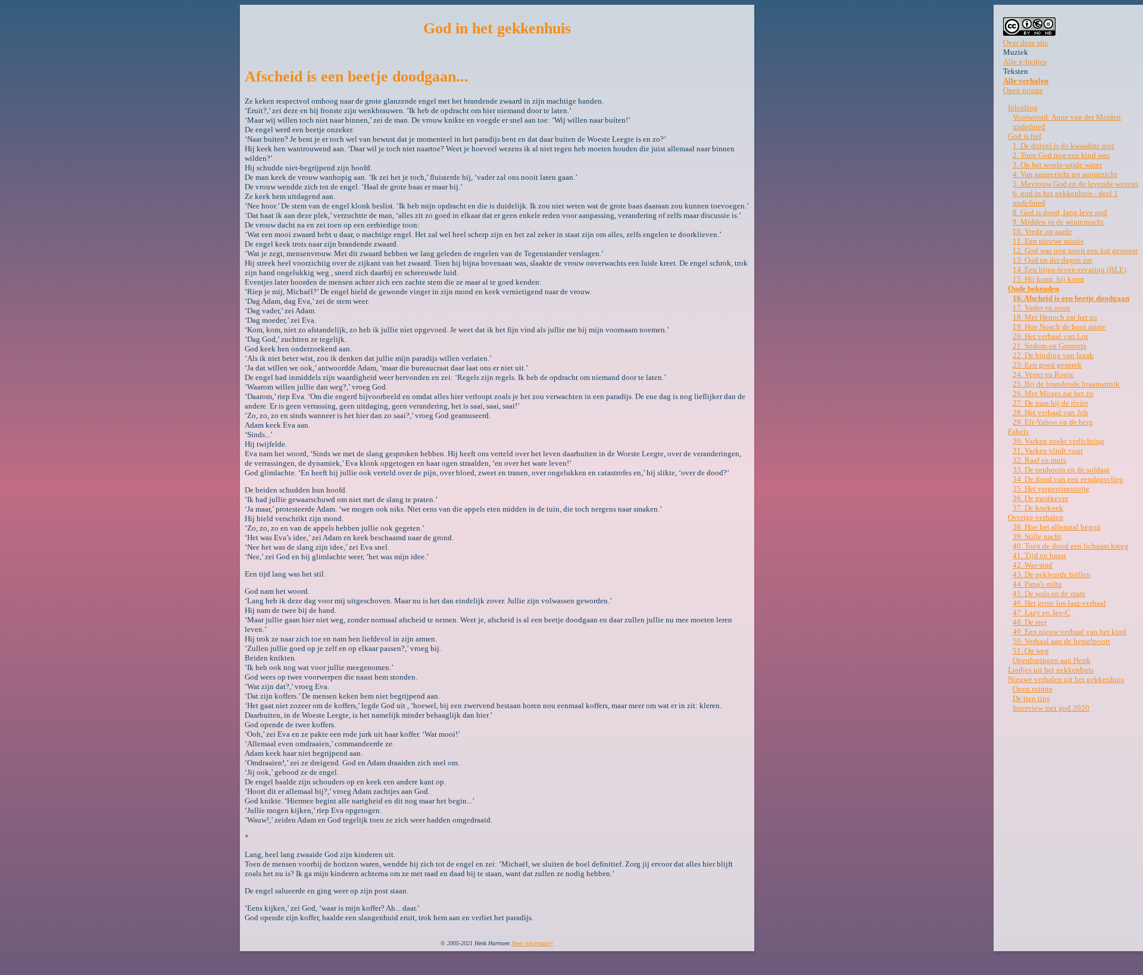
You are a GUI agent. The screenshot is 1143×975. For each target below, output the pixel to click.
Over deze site (1025, 42)
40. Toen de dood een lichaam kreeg (1071, 545)
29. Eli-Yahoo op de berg (1053, 422)
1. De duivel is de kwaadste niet (1063, 145)
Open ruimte (1023, 90)
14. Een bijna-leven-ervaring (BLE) (1069, 269)
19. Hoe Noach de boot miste (1059, 326)
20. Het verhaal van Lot (1050, 336)
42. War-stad (1033, 564)
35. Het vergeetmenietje (1051, 488)
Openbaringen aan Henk (1052, 660)
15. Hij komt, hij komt (1048, 279)
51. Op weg (1031, 650)
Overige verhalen (1035, 517)
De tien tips (1031, 698)
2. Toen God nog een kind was (1061, 155)
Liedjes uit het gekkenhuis (1051, 669)
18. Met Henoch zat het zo (1055, 317)
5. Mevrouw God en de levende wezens (1075, 183)
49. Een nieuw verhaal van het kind (1069, 631)
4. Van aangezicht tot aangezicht (1065, 174)
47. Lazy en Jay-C (1041, 612)
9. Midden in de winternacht (1058, 221)
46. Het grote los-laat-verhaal (1059, 603)
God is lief (1024, 136)
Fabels (1018, 431)
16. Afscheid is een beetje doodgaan (1071, 298)
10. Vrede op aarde (1042, 231)
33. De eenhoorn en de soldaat (1061, 469)
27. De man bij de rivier (1050, 402)
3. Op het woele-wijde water (1057, 164)
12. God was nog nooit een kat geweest (1075, 250)
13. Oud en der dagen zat (1052, 260)
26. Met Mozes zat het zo (1053, 393)
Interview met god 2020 (1051, 707)
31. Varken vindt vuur (1048, 450)
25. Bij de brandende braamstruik (1066, 383)
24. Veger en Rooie (1043, 374)
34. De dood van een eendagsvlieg (1068, 479)
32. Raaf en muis (1039, 460)
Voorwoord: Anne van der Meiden (1067, 117)
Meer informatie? (532, 943)
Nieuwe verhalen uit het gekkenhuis (1066, 679)
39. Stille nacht (1037, 536)
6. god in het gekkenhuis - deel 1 (1065, 193)
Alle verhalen (1025, 80)
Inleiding (1023, 107)
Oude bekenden (1033, 288)
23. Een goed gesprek (1047, 364)
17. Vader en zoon (1041, 307)
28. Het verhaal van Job (1050, 412)
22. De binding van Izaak (1053, 355)
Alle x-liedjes (1025, 61)
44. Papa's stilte (1037, 584)
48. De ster (1030, 622)
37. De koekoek (1038, 507)
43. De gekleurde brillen (1052, 574)
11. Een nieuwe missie (1048, 240)
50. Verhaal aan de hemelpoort (1061, 641)
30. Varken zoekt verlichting (1058, 441)
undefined (1029, 126)
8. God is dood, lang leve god (1060, 212)
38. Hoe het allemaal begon (1057, 526)
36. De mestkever (1040, 498)
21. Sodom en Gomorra (1049, 345)
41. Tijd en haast (1039, 555)
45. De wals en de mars (1049, 593)
